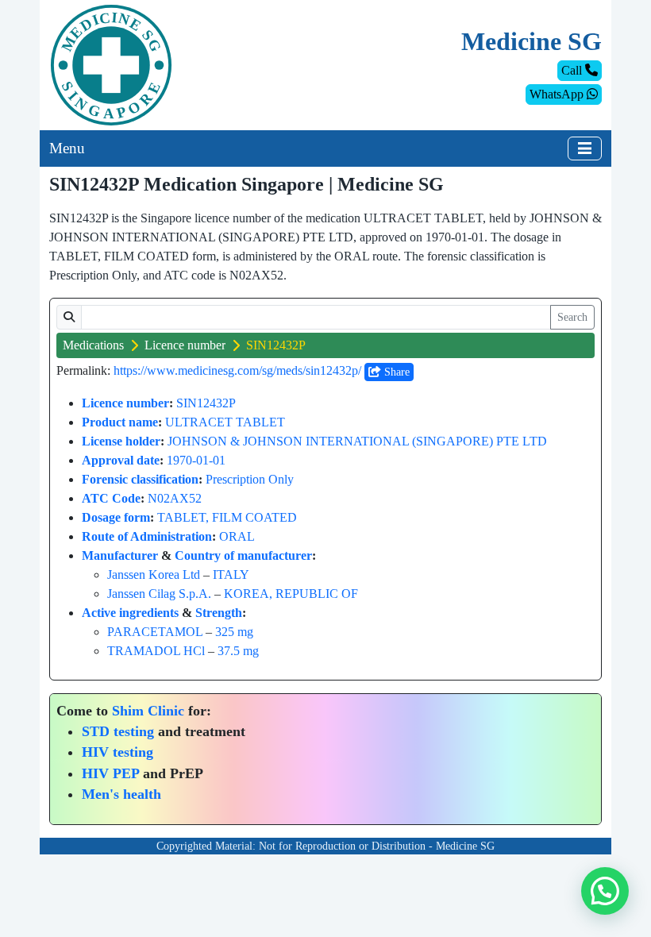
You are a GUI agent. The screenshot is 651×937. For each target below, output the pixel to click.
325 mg (234, 631)
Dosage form (116, 517)
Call (573, 70)
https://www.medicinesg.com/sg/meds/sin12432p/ (237, 370)
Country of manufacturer (243, 555)
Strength (218, 612)
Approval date (121, 460)
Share (395, 372)
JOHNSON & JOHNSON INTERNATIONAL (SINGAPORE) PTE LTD (357, 441)
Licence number (184, 345)
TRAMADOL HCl (156, 650)
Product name (120, 422)
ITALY (231, 574)
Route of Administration (147, 536)
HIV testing (117, 752)
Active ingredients (130, 612)
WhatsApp (558, 94)
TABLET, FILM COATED (227, 517)
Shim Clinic (148, 711)
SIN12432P (206, 403)
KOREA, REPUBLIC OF (291, 593)
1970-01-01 (196, 460)
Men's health (121, 794)
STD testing (118, 731)
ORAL (237, 536)
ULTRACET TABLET (225, 422)
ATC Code (111, 498)
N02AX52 (175, 498)
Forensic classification (140, 479)
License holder (121, 441)
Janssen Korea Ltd (153, 574)
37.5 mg (238, 650)
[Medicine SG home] (111, 64)
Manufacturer (120, 555)
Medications (93, 345)
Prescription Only (250, 479)
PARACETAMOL (154, 631)
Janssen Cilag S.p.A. (159, 593)
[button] (605, 891)
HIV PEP (110, 773)
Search (572, 317)
